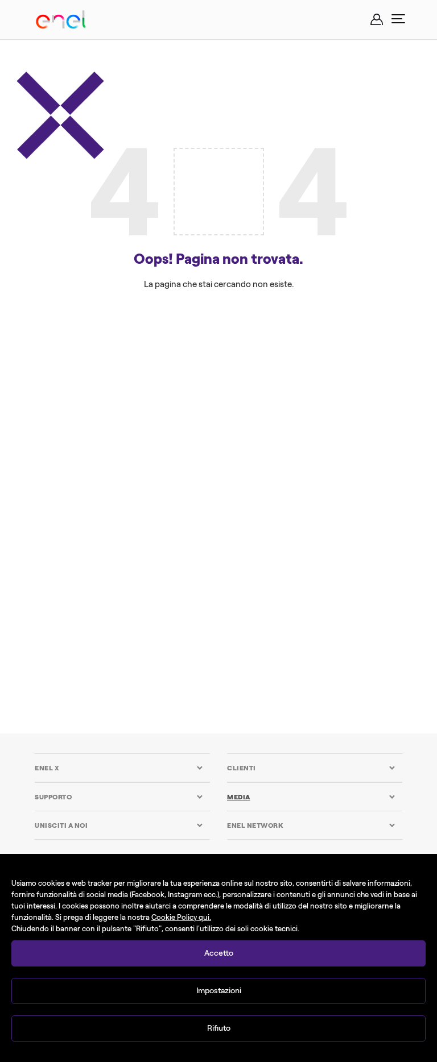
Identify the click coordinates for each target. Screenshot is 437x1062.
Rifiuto (218, 1028)
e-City (224, 357)
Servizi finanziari (185, 408)
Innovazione (95, 408)
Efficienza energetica (109, 382)
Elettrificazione (214, 382)
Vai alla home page (218, 460)
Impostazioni (218, 990)
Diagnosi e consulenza (134, 357)
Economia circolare (309, 357)
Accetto (218, 953)
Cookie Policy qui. (181, 917)
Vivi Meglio (351, 408)
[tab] (119, 768)
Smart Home (276, 408)
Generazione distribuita (324, 382)
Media (238, 797)
